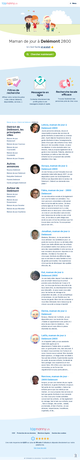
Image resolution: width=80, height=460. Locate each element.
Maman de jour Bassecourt (12, 139)
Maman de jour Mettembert (12, 195)
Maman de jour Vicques (15, 158)
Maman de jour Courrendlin (12, 148)
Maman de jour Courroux (16, 144)
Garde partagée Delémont (16, 183)
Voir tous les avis (40, 448)
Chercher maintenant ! (42, 54)
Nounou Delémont (13, 170)
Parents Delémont (13, 180)
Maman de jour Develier (15, 205)
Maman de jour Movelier (16, 209)
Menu (74, 3)
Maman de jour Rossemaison (12, 201)
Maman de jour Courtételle (12, 154)
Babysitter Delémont (14, 176)
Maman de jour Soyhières (16, 212)
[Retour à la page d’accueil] (10, 3)
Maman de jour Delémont (16, 173)
